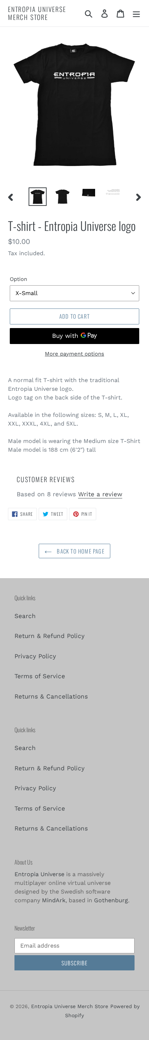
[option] (37, 197)
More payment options (74, 354)
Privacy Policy (35, 656)
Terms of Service (39, 676)
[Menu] (136, 13)
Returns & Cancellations (51, 696)
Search (25, 616)
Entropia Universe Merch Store (37, 13)
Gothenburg (111, 900)
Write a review (100, 494)
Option (18, 279)
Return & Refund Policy (49, 635)
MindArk (53, 900)
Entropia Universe (39, 874)
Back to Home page (80, 551)
